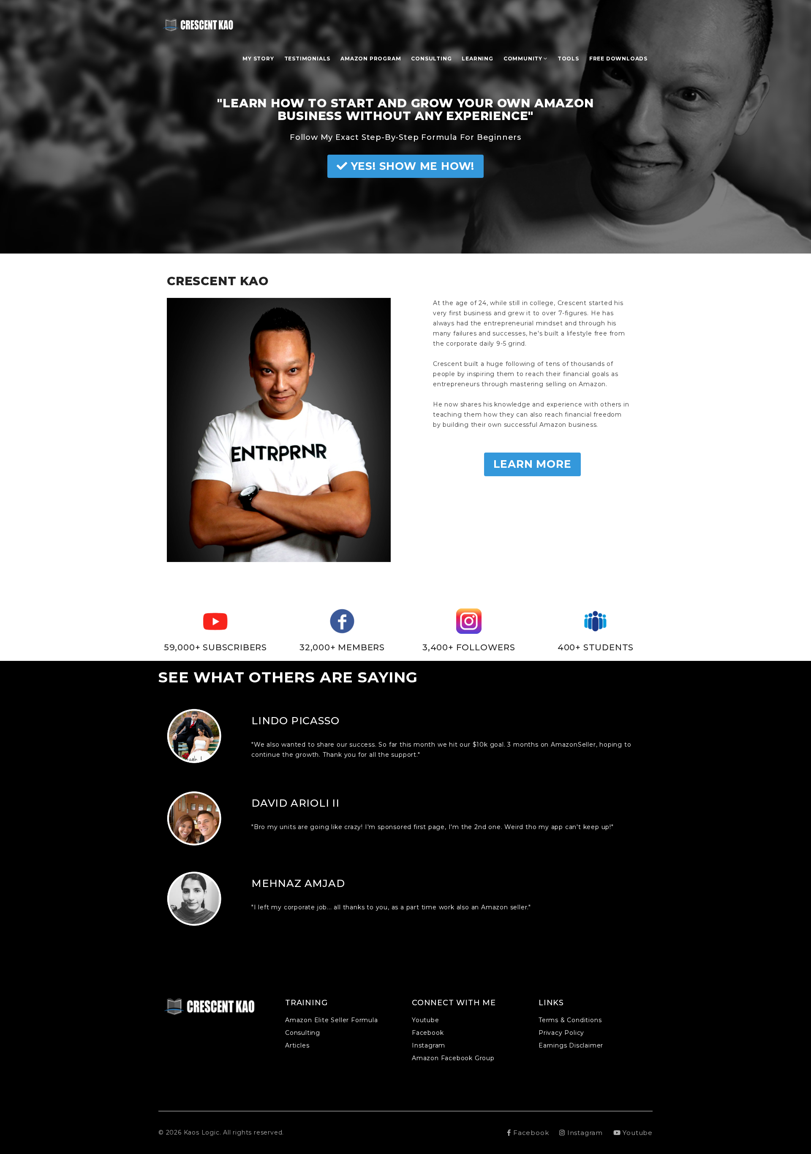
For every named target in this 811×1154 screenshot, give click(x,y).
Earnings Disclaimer (571, 1045)
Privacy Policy (561, 1033)
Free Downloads (618, 58)
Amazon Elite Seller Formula (331, 1020)
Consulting (431, 58)
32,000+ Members (342, 647)
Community (522, 58)
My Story (258, 58)
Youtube (425, 1020)
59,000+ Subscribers (215, 647)
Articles (297, 1045)
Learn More (532, 464)
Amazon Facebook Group (453, 1058)
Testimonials (307, 58)
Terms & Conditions (570, 1020)
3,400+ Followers (468, 647)
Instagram (428, 1045)
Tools (568, 58)
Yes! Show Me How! (411, 166)
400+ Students (596, 647)
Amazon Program (370, 58)
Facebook (428, 1033)
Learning (477, 58)
